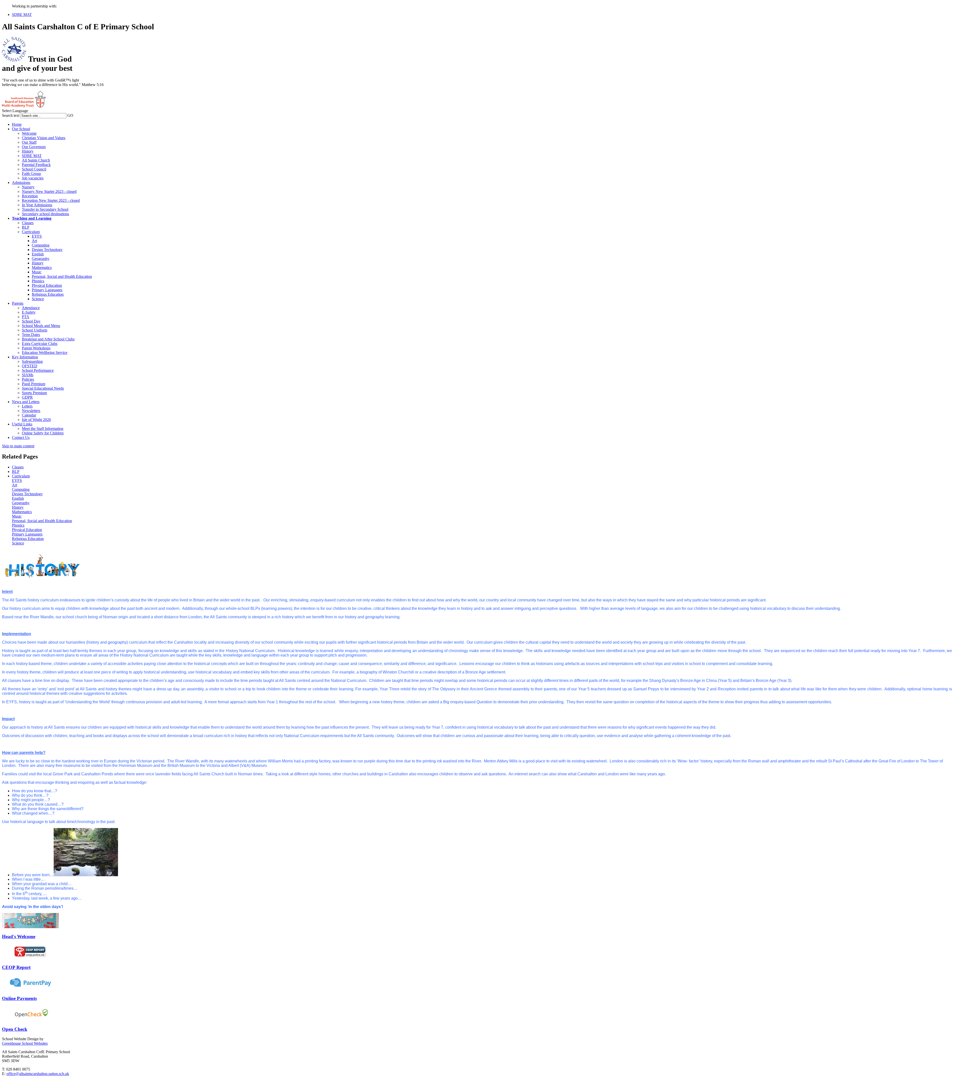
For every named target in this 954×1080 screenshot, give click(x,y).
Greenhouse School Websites (25, 1043)
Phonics (38, 281)
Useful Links (22, 424)
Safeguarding (32, 361)
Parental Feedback (36, 165)
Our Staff (29, 142)
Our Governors (34, 147)
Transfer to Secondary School (45, 209)
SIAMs (27, 375)
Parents (17, 303)
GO (70, 115)
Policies (28, 379)
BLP (25, 227)
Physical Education (47, 285)
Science (38, 299)
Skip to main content (18, 446)
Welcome (29, 133)
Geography (40, 258)
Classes (28, 223)
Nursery (28, 187)
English (38, 254)
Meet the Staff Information (42, 428)
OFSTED (29, 366)
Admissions (21, 182)
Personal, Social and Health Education (62, 276)
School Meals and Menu (41, 326)
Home (17, 124)
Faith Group (31, 173)
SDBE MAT (22, 14)
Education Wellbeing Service (44, 352)
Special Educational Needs (43, 388)
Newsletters (31, 411)
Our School (21, 129)
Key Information (25, 357)
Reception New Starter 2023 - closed (51, 200)
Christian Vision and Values (43, 138)
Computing (40, 245)
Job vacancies (32, 178)
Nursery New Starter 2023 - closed (49, 191)
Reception (30, 196)
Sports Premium (34, 393)
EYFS (37, 236)
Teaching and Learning (31, 218)
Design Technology (47, 250)
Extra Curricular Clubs (39, 343)
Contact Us (21, 437)
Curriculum (31, 232)
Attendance (31, 308)
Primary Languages (47, 290)
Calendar (29, 415)
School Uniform (34, 330)
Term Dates (31, 334)
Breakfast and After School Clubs (48, 339)
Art (34, 241)
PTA (25, 317)
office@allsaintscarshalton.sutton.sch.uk (37, 1074)
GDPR (27, 397)
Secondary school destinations (45, 214)
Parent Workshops (36, 348)
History (28, 151)
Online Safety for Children (43, 433)
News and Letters (26, 402)
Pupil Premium (33, 384)
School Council (34, 169)
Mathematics (42, 267)
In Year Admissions (37, 205)
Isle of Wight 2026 (36, 419)
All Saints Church (36, 160)
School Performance (38, 370)
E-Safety (29, 312)
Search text (10, 115)
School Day (31, 321)
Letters (27, 406)
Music (36, 272)
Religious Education (48, 294)
